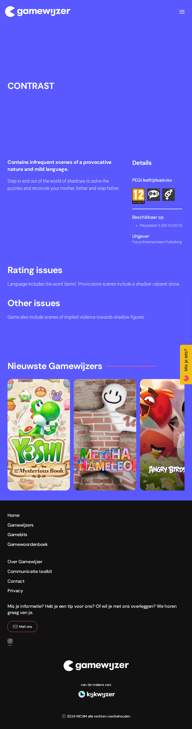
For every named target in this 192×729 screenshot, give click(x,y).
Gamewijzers (21, 525)
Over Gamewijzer (25, 562)
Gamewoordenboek (28, 544)
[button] (182, 11)
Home (14, 515)
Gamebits (17, 535)
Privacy (15, 591)
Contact (16, 581)
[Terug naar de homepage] (37, 11)
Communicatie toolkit (30, 571)
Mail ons (25, 626)
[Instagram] (10, 643)
